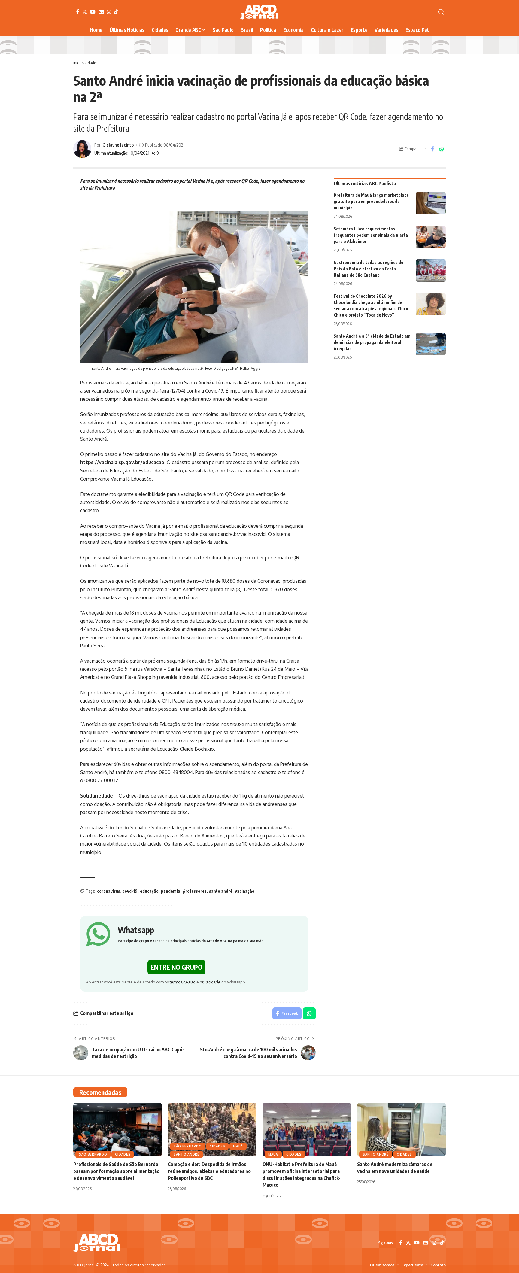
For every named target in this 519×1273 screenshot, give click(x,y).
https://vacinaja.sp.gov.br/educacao (122, 462)
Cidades (91, 62)
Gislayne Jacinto (118, 144)
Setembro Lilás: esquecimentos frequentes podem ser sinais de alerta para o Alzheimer (371, 235)
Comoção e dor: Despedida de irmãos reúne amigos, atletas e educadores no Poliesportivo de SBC (209, 1171)
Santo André (186, 1154)
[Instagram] (109, 11)
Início (77, 62)
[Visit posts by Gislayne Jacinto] (82, 149)
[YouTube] (93, 11)
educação (149, 891)
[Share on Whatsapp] (441, 149)
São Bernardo (93, 1154)
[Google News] (101, 11)
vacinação (244, 891)
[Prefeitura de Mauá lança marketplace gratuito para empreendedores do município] (431, 203)
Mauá (238, 1146)
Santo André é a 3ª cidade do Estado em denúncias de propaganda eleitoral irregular (372, 342)
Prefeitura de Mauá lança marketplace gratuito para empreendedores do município (371, 201)
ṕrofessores (195, 891)
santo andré (220, 891)
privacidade (210, 982)
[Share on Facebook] (432, 149)
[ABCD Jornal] (259, 12)
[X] (85, 11)
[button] (441, 12)
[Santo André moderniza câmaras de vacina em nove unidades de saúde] (401, 1129)
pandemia (170, 891)
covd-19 (130, 891)
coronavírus (108, 891)
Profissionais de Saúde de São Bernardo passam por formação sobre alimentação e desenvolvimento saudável (116, 1171)
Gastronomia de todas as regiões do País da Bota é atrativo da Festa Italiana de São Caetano (368, 269)
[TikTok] (116, 11)
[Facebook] (78, 11)
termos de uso (183, 982)
